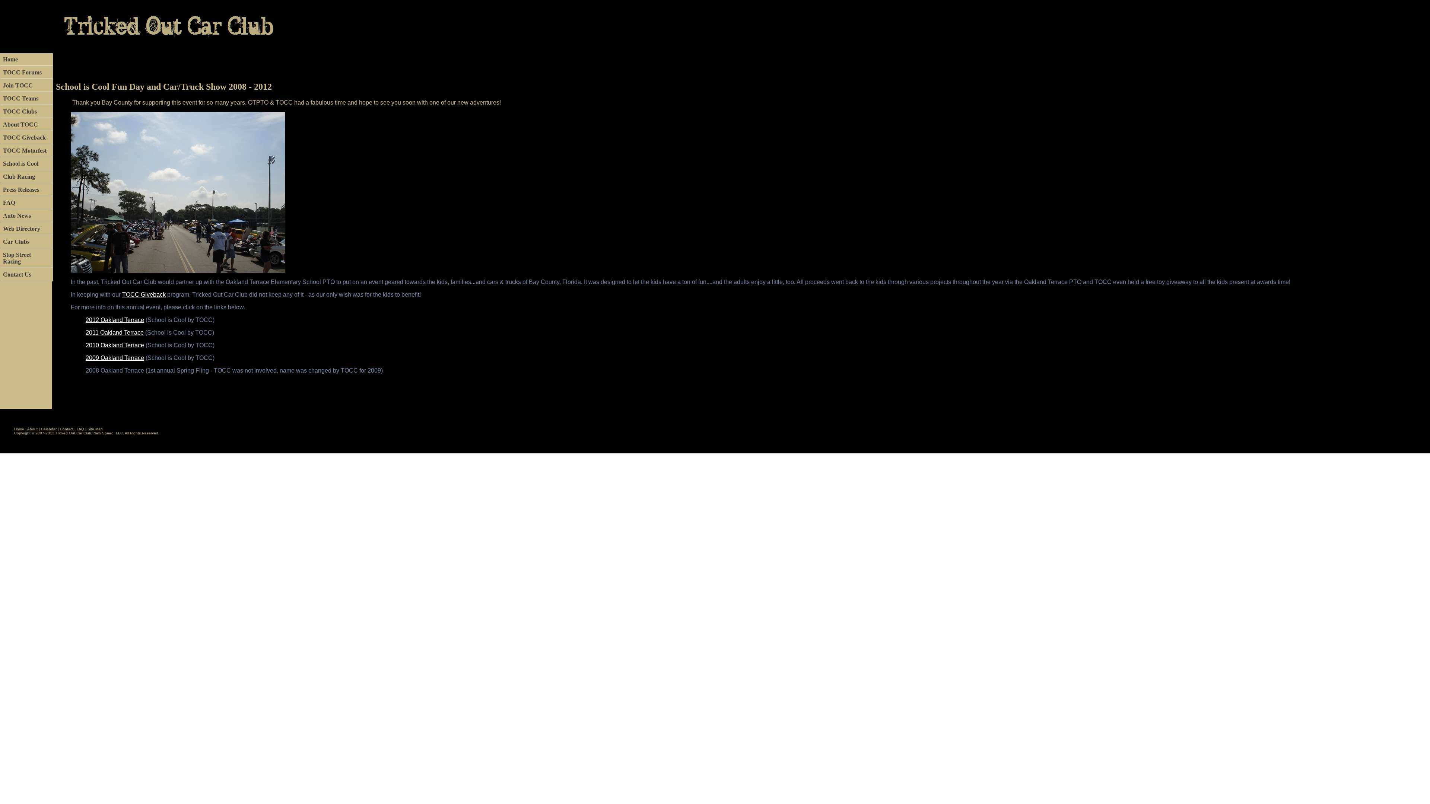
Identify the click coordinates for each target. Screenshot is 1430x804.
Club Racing (19, 176)
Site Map (95, 429)
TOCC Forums (22, 72)
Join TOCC (18, 85)
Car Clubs (16, 242)
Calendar (49, 429)
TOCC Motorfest (25, 150)
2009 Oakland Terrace (115, 358)
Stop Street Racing (17, 258)
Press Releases (21, 189)
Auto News (17, 216)
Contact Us (17, 274)
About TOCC (20, 124)
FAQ (9, 203)
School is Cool (20, 163)
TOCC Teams (20, 98)
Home (10, 59)
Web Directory (21, 229)
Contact (66, 429)
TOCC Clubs (20, 111)
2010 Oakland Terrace (115, 345)
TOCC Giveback (24, 137)
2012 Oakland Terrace (115, 320)
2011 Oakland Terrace (115, 332)
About (32, 429)
